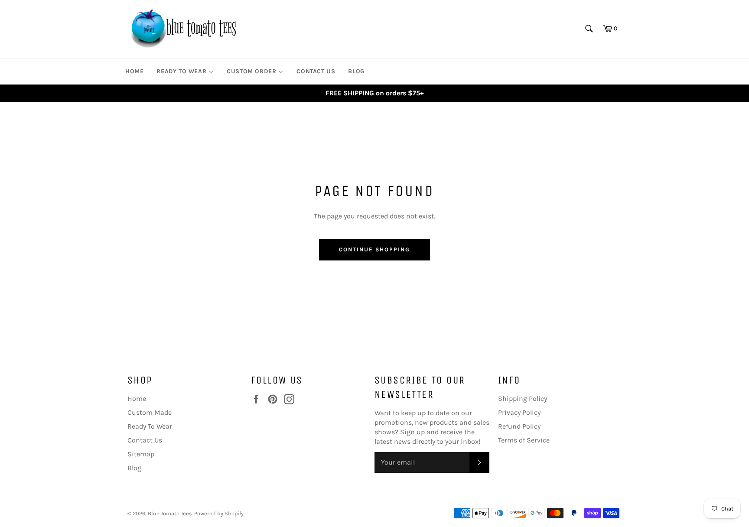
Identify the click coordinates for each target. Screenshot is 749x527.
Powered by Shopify (219, 513)
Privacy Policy (519, 412)
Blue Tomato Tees (170, 513)
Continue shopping (374, 249)
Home (136, 398)
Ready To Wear (149, 426)
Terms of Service (524, 440)
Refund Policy (519, 426)
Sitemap (140, 454)
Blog (134, 468)
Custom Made (149, 412)
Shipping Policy (522, 398)
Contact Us (144, 440)
